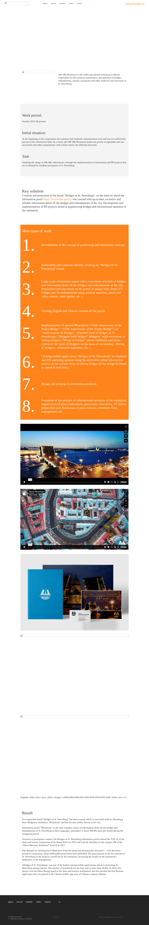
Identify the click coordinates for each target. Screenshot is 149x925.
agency (45, 3)
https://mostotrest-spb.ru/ (58, 199)
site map (56, 917)
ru (90, 3)
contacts (79, 3)
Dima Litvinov (117, 917)
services (53, 3)
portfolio (62, 3)
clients (71, 3)
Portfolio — (5, 10)
